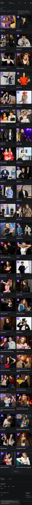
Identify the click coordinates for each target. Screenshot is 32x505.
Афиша (13, 486)
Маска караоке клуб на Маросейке (7, 465)
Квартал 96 (2, 368)
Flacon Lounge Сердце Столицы (22, 293)
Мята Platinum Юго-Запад (5, 312)
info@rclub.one (28, 495)
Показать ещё (16, 471)
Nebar (1, 29)
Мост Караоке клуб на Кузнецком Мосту (7, 408)
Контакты (2, 488)
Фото (4, 7)
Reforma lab (18, 29)
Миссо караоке (3, 161)
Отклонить (7, 503)
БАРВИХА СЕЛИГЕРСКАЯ (21, 368)
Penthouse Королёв (20, 123)
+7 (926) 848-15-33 (11, 3)
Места (9, 486)
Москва (1, 255)
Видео (5, 486)
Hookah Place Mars (20, 407)
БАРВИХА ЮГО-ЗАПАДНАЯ (6, 104)
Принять (2, 503)
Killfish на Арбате (20, 312)
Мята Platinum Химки (20, 388)
